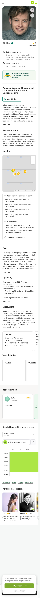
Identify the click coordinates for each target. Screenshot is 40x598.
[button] (32, 10)
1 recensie (32, 45)
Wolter (6, 43)
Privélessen (6, 483)
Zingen (33, 362)
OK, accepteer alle (20, 586)
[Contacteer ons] (36, 2)
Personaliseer (19, 591)
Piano (8, 362)
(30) (12, 513)
